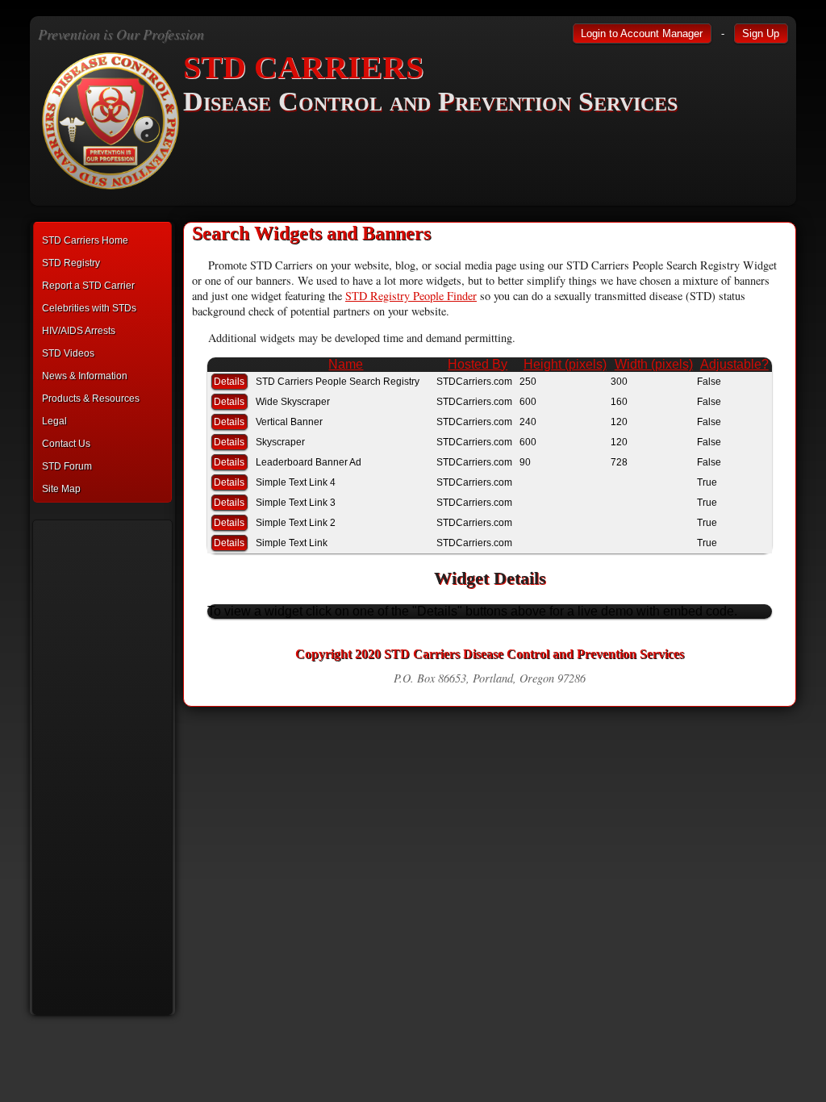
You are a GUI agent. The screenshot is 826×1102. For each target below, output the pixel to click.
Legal (54, 421)
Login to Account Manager (642, 33)
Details (229, 381)
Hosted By (477, 364)
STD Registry (71, 263)
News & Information (84, 376)
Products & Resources (91, 398)
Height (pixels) (565, 364)
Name (345, 364)
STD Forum (67, 466)
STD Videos (68, 353)
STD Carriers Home (85, 240)
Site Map (61, 489)
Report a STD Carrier (88, 285)
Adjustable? (734, 364)
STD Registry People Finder (411, 295)
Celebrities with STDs (89, 308)
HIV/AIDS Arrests (78, 330)
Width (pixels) (654, 364)
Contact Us (66, 443)
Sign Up (760, 33)
